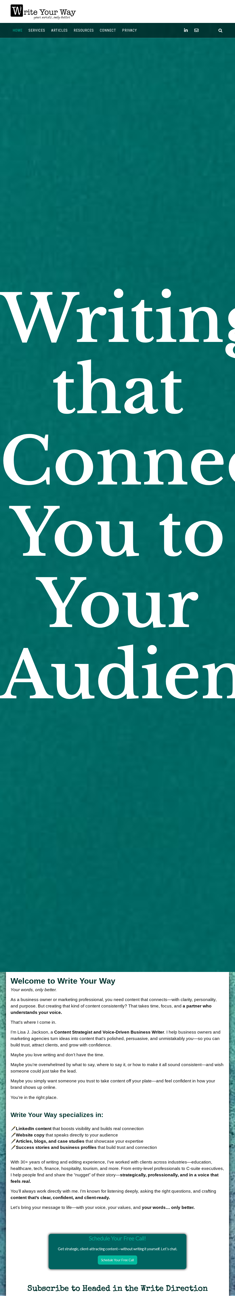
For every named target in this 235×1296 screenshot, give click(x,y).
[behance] (220, 30)
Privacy (129, 30)
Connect (108, 30)
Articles (59, 30)
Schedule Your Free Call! (117, 1238)
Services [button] (36, 30)
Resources (84, 30)
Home (17, 30)
